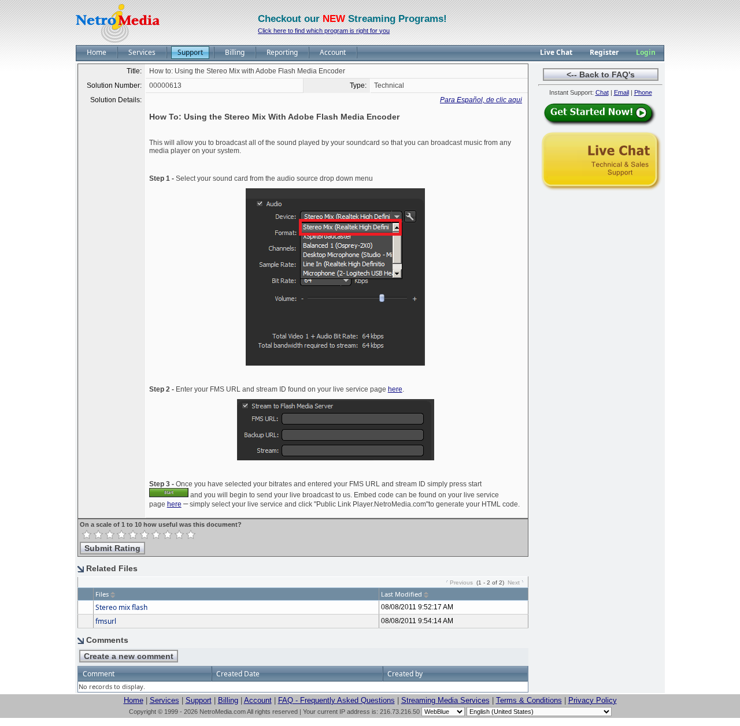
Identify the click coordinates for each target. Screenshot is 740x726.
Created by (405, 674)
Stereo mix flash (121, 607)
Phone (643, 92)
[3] (110, 535)
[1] (87, 535)
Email (621, 92)
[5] (133, 535)
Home (133, 700)
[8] (167, 535)
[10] (191, 535)
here (395, 389)
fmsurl (105, 621)
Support (199, 700)
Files (102, 594)
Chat (602, 92)
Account (258, 700)
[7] (156, 535)
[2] (98, 535)
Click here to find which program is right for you (324, 30)
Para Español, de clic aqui (481, 100)
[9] (179, 535)
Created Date (238, 674)
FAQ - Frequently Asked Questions (336, 700)
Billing (228, 700)
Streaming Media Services (445, 700)
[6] (144, 535)
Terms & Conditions (529, 700)
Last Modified (401, 594)
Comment (98, 674)
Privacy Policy (592, 700)
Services (164, 700)
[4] (121, 535)
